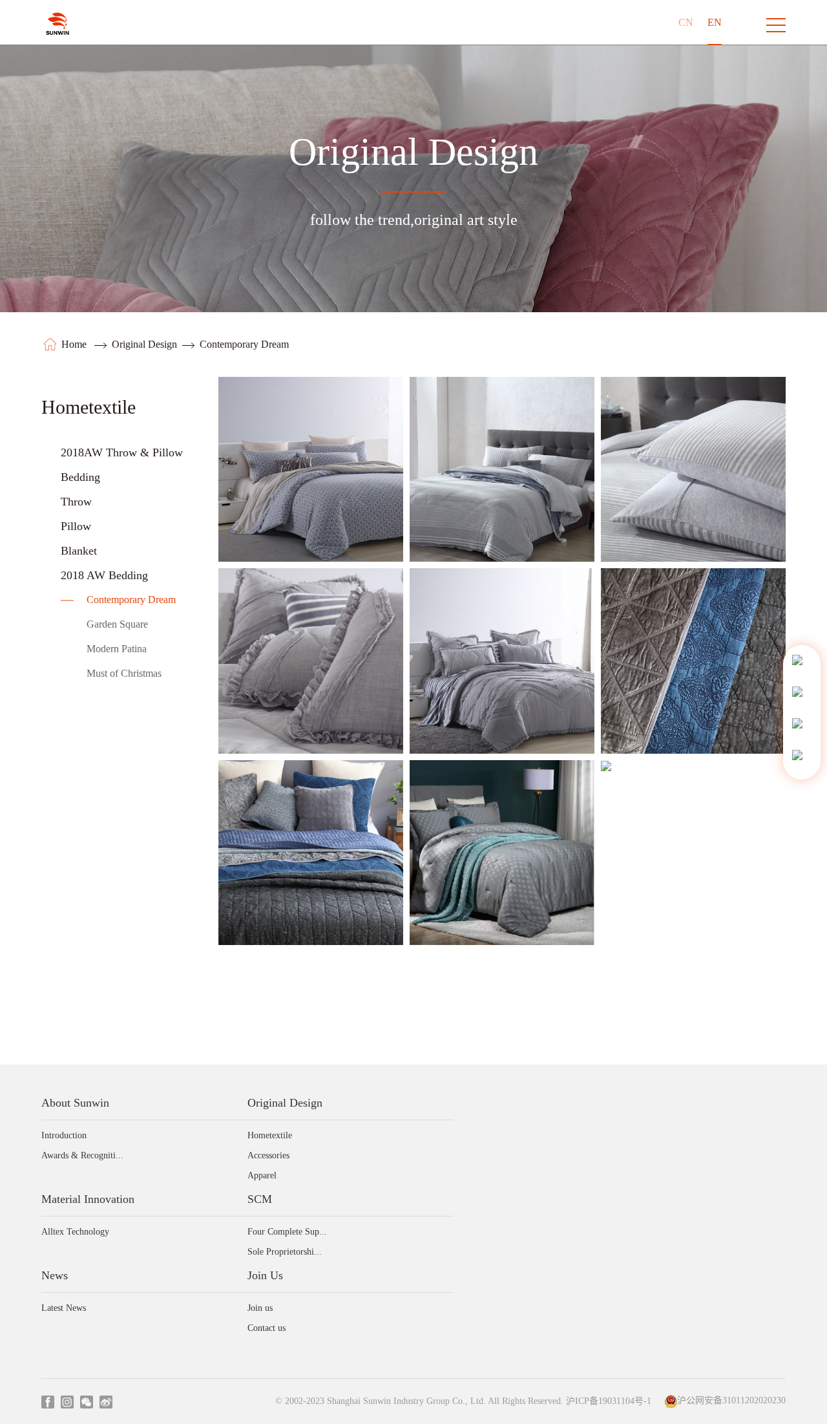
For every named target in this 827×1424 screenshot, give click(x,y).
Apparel (262, 1175)
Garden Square (117, 624)
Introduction (64, 1135)
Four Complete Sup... (287, 1232)
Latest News (63, 1308)
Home (75, 344)
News (54, 1275)
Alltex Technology (75, 1232)
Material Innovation (87, 1199)
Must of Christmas (124, 673)
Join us (260, 1308)
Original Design (144, 344)
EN (714, 22)
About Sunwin (75, 1103)
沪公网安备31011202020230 (731, 1401)
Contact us (266, 1328)
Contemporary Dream (244, 344)
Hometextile (269, 1135)
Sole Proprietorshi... (284, 1252)
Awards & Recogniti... (82, 1155)
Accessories (268, 1155)
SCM (259, 1199)
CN (685, 22)
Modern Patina (117, 648)
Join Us (265, 1275)
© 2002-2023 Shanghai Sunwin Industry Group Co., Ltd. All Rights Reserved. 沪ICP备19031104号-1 (463, 1401)
